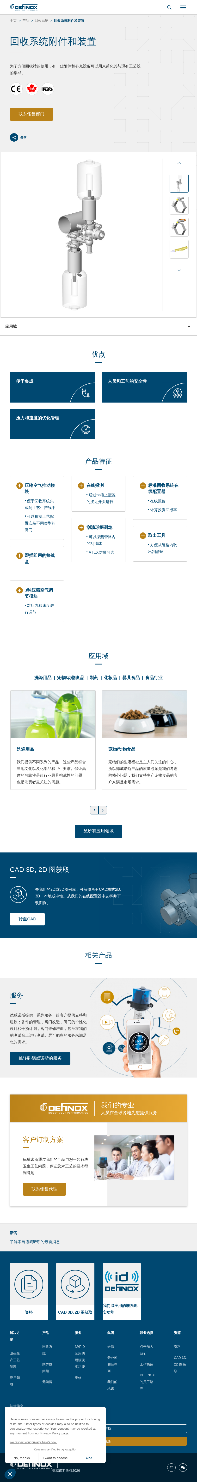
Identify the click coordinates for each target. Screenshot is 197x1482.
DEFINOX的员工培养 (147, 1381)
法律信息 (16, 1406)
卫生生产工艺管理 (15, 1360)
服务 (78, 1333)
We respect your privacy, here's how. (33, 1442)
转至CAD (27, 919)
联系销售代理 (44, 1189)
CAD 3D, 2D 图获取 (180, 1364)
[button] (10, 1474)
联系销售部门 (31, 113)
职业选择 (146, 1333)
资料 (177, 1347)
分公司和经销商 (112, 1364)
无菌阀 (47, 1382)
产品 (45, 1333)
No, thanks (21, 1458)
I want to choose (55, 1458)
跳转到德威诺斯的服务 (40, 1058)
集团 (110, 1333)
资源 (177, 1333)
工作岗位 (146, 1364)
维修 (78, 1378)
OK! (89, 1458)
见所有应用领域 (98, 831)
